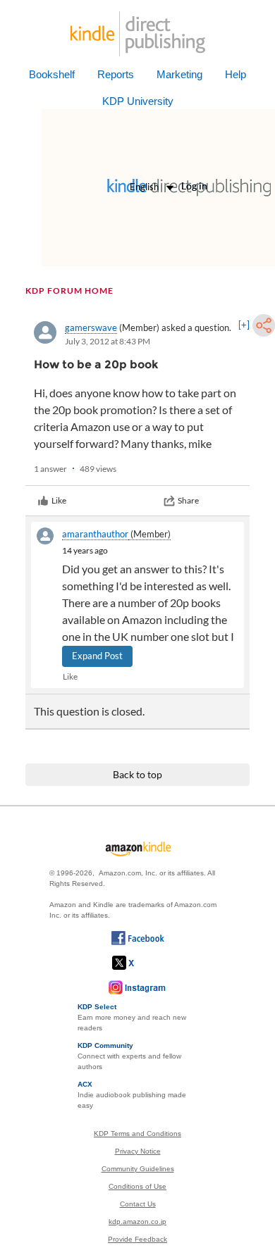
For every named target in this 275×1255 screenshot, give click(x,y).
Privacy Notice (138, 1151)
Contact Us (138, 1204)
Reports (115, 74)
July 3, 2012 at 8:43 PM (107, 341)
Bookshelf (52, 74)
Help (235, 74)
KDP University (137, 101)
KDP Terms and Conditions (137, 1133)
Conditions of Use (137, 1186)
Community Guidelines (138, 1169)
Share (188, 500)
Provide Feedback (137, 1239)
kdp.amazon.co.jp (137, 1221)
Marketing (179, 74)
